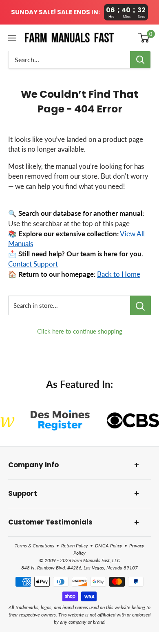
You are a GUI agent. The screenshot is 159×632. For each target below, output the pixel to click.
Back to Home (118, 274)
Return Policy (74, 545)
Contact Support (33, 264)
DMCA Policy (108, 545)
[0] (144, 38)
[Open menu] (12, 38)
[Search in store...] (140, 305)
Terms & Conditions (34, 545)
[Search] (140, 59)
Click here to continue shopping (79, 331)
